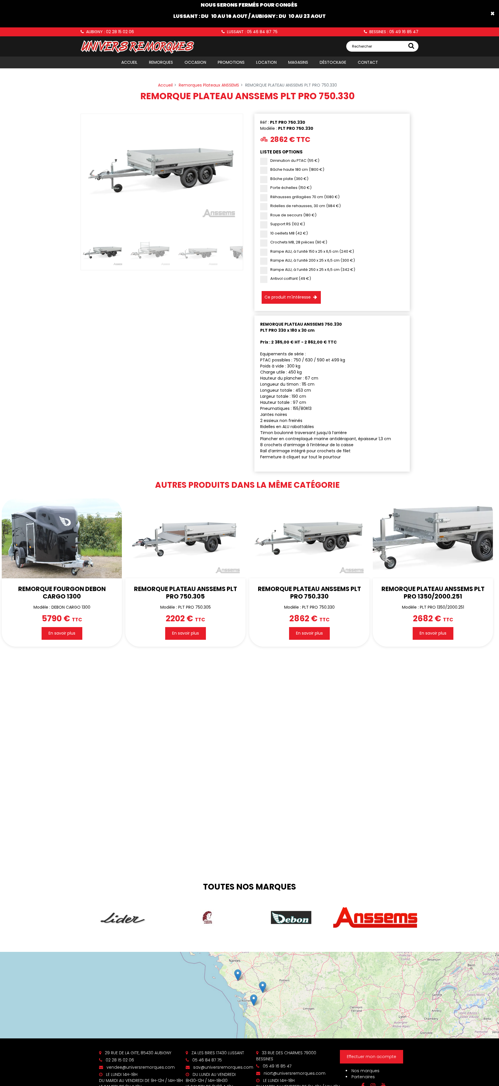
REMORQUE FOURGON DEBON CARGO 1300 (62, 592)
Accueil (129, 62)
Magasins (298, 62)
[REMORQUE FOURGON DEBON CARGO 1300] (62, 538)
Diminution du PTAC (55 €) (294, 160)
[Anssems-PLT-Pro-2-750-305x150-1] (162, 170)
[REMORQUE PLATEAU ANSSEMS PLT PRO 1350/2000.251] (433, 538)
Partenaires (363, 1077)
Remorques (161, 62)
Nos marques (365, 1071)
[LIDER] (123, 918)
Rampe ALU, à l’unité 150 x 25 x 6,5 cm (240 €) (312, 251)
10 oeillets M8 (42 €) (289, 233)
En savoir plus (62, 633)
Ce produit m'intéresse (288, 297)
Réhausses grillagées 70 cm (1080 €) (305, 197)
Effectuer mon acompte (371, 1056)
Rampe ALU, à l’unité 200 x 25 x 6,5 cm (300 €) (312, 260)
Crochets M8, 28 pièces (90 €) (298, 242)
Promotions (231, 62)
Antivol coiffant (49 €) (290, 278)
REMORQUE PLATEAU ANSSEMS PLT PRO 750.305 (185, 592)
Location (266, 62)
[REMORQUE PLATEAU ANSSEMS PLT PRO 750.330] (309, 538)
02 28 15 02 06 (119, 1060)
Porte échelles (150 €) (291, 187)
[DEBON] (291, 917)
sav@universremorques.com (222, 1067)
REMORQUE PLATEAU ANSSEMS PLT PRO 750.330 (309, 592)
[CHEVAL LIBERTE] (207, 917)
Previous (72, 174)
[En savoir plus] (249, 995)
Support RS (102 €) (287, 224)
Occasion (195, 62)
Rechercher (362, 46)
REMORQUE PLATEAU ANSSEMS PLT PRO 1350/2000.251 (432, 592)
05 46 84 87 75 (206, 1060)
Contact (368, 62)
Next (251, 174)
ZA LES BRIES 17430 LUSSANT (217, 1053)
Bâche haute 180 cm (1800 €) (297, 169)
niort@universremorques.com (293, 1073)
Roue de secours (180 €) (293, 215)
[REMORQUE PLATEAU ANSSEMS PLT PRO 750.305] (185, 538)
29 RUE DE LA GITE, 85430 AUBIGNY (137, 1053)
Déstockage (333, 62)
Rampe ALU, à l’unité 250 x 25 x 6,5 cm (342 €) (312, 269)
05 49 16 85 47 (276, 1066)
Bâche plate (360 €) (289, 178)
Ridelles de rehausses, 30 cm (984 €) (305, 206)
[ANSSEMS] (375, 917)
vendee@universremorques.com (140, 1067)
